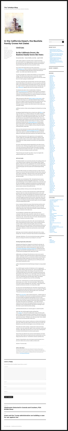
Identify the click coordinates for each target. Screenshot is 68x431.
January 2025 (52, 83)
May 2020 (51, 142)
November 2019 (52, 148)
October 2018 (52, 162)
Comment (6, 366)
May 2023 (51, 104)
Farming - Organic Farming (8, 51)
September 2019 (52, 150)
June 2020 (51, 141)
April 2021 (51, 130)
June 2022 (51, 116)
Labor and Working (53, 218)
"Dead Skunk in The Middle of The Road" (56, 199)
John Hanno (6, 47)
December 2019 (52, 147)
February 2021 (52, 132)
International (52, 217)
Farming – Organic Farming (54, 206)
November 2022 (52, 110)
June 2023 (51, 103)
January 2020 (52, 146)
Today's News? (52, 229)
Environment (10, 50)
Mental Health (52, 220)
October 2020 (52, 137)
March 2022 (52, 119)
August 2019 (52, 151)
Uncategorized (52, 231)
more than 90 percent (23, 91)
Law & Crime (52, 219)
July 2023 (51, 102)
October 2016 (52, 187)
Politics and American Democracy (55, 222)
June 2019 (51, 153)
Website (5, 391)
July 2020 (51, 140)
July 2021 (51, 127)
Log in (51, 239)
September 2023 (52, 100)
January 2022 (52, 121)
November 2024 (52, 85)
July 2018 (51, 165)
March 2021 (52, 131)
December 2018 (52, 160)
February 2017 (52, 183)
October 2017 (52, 174)
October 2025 (52, 75)
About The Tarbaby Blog (54, 200)
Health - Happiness (7, 52)
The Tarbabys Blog (11, 7)
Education (5, 50)
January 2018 (52, 171)
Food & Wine (52, 207)
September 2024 (52, 87)
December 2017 (52, 172)
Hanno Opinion (52, 209)
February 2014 (52, 190)
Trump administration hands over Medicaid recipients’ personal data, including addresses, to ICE (55, 58)
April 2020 (51, 143)
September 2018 (52, 163)
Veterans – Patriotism (53, 232)
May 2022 (51, 117)
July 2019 (51, 152)
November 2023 (52, 98)
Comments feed (52, 241)
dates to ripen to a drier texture (35, 98)
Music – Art (51, 221)
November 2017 (52, 173)
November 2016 (52, 186)
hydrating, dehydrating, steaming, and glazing (26, 248)
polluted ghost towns (32, 122)
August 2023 (52, 101)
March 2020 (52, 144)
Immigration (52, 214)
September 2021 (52, 125)
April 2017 (51, 181)
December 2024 (52, 84)
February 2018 (52, 170)
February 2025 (52, 82)
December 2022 (52, 109)
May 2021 (51, 129)
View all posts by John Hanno (24, 353)
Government (52, 208)
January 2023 (52, 108)
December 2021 (52, 122)
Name (5, 381)
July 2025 (51, 77)
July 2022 (51, 115)
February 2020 (52, 145)
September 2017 (52, 175)
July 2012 (51, 192)
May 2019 (51, 154)
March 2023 (52, 106)
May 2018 (51, 167)
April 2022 (51, 118)
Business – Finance (53, 201)
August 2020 (52, 139)
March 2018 (51, 169)
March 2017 (51, 182)
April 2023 (51, 105)
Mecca (41, 112)
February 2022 (52, 120)
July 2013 (51, 191)
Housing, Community (53, 213)
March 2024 (52, 94)
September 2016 (52, 188)
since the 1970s (23, 294)
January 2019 (52, 159)
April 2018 (51, 168)
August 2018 (52, 164)
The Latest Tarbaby (53, 228)
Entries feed (52, 240)
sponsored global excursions (33, 130)
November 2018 (52, 161)
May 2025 (51, 79)
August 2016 (52, 189)
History (51, 211)
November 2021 (52, 123)
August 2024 (52, 88)
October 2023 (52, 99)
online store (20, 87)
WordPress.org (52, 242)
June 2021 (51, 128)
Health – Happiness (53, 210)
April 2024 (51, 93)
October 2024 (52, 86)
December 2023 (52, 97)
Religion (51, 223)
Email (5, 386)
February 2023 (52, 107)
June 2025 (51, 78)
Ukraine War (52, 230)
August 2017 (52, 176)
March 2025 (52, 81)
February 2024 (52, 95)
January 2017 (52, 184)
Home (51, 212)
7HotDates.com (21, 69)
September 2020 (52, 138)
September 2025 (52, 76)
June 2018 (51, 166)
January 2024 (52, 96)
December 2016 (52, 185)
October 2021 (52, 124)
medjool (20, 312)
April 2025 (51, 80)
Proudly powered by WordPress (16, 426)
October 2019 (52, 149)
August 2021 (52, 126)
